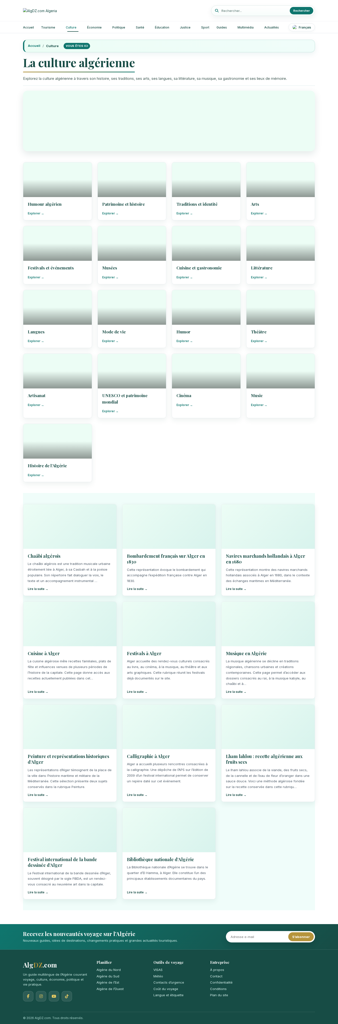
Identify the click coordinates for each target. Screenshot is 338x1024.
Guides (222, 27)
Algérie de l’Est (108, 982)
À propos (217, 970)
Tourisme (48, 27)
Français (305, 27)
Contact (216, 976)
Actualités (271, 27)
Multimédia (246, 27)
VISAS (158, 970)
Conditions (218, 989)
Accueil (28, 27)
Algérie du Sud (108, 976)
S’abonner (301, 937)
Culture (71, 27)
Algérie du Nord (109, 970)
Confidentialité (221, 982)
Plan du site (219, 995)
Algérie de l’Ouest (110, 989)
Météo (158, 976)
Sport (205, 27)
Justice (185, 27)
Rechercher (301, 10)
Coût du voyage (165, 989)
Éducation (162, 27)
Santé (140, 27)
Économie (94, 27)
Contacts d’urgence (168, 982)
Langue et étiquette (168, 995)
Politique (118, 27)
